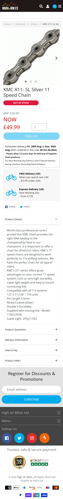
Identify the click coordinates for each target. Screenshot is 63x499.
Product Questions (15, 329)
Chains (34, 24)
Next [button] (56, 57)
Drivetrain (21, 24)
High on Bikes (24, 477)
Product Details (13, 219)
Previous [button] (6, 57)
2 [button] (31, 81)
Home (7, 24)
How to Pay (11, 350)
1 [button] (26, 81)
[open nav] (59, 6)
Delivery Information (16, 339)
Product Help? (13, 360)
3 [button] (36, 81)
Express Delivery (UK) (31, 189)
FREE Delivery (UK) (29, 173)
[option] (31, 57)
